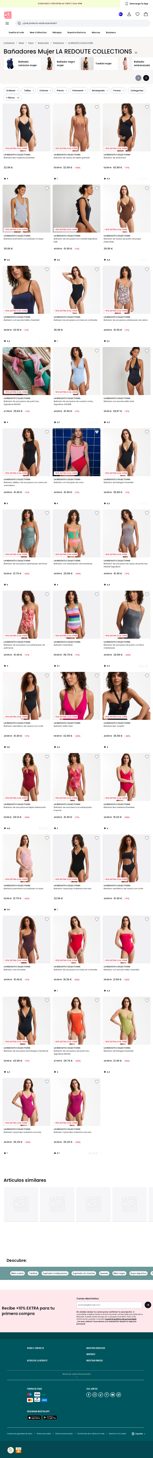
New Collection (38, 32)
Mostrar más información (76, 1374)
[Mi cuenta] (129, 14)
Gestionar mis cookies (117, 1434)
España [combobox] (139, 1433)
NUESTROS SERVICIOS (95, 1348)
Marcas (96, 32)
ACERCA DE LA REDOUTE (37, 1360)
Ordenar (10, 90)
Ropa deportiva (138, 1273)
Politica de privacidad (64, 1434)
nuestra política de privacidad (120, 1319)
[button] (145, 14)
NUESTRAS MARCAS (94, 1360)
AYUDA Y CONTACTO (35, 1348)
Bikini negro (119, 1273)
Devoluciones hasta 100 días (60, 4)
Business (111, 32)
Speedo (104, 1273)
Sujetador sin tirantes (84, 1273)
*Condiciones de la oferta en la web (90, 1434)
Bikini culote (17, 1273)
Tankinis (33, 1273)
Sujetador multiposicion (55, 1273)
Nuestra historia (77, 32)
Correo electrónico (87, 1298)
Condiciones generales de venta (20, 1434)
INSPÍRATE (90, 1354)
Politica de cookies (44, 1434)
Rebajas (57, 32)
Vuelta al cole (16, 32)
